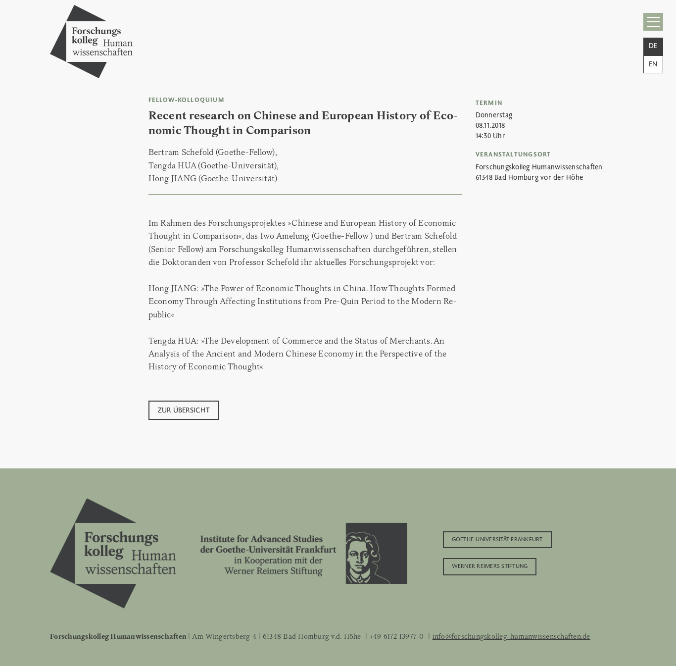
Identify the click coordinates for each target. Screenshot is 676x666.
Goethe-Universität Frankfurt (497, 539)
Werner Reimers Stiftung (490, 565)
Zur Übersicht (183, 409)
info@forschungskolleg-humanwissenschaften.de (511, 636)
